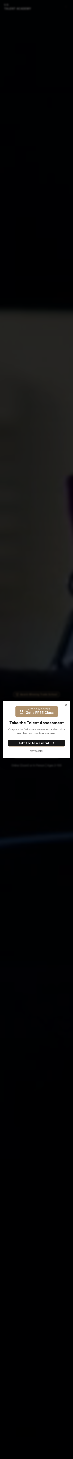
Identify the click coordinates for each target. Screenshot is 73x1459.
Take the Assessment (33, 743)
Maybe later (36, 750)
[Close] (66, 705)
